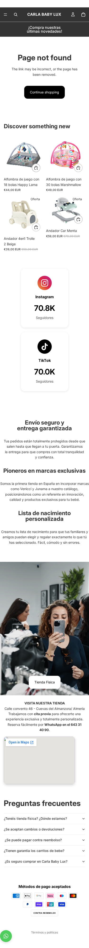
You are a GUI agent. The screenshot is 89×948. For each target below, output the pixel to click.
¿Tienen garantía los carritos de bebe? (34, 851)
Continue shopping (44, 92)
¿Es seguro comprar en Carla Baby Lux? (35, 861)
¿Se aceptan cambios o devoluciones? (34, 829)
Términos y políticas (44, 932)
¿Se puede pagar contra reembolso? (33, 840)
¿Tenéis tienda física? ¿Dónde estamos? (35, 818)
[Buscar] (15, 14)
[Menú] (5, 14)
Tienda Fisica (44, 682)
